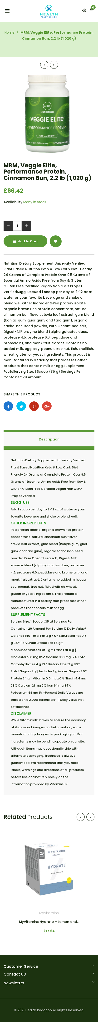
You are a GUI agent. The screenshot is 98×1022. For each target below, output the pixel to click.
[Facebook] (8, 406)
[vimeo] (34, 406)
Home (10, 32)
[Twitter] (21, 406)
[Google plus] (47, 406)
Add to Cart (27, 241)
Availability (13, 202)
